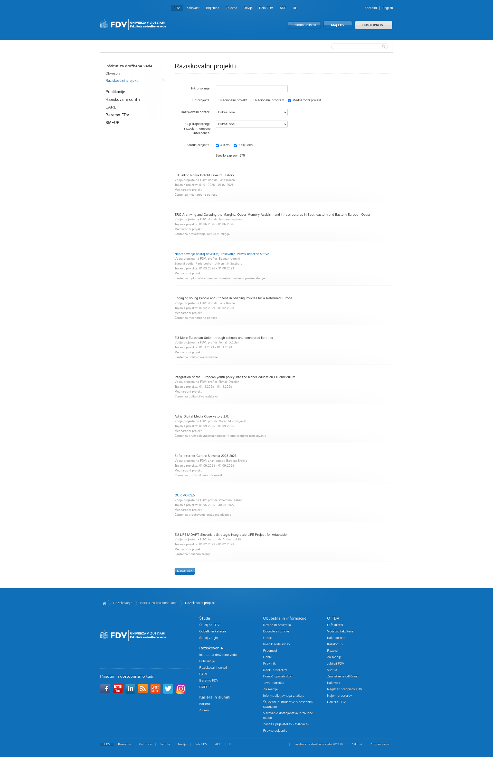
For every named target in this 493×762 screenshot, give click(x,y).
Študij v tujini (209, 638)
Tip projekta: (201, 100)
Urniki (267, 638)
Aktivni (225, 145)
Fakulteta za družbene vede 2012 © (318, 744)
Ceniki (267, 657)
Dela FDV (266, 8)
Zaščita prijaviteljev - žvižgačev (286, 724)
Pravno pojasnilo (275, 730)
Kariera (204, 704)
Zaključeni (246, 145)
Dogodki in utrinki (276, 631)
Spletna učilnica (304, 25)
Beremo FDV (117, 115)
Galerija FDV (336, 702)
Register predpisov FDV (344, 689)
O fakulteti (335, 625)
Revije (248, 8)
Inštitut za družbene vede (129, 66)
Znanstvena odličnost (343, 676)
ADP (283, 8)
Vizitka (332, 670)
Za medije (270, 689)
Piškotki (356, 744)
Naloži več (184, 571)
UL (295, 8)
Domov (104, 603)
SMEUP (112, 123)
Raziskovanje (122, 603)
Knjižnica (212, 8)
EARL (111, 107)
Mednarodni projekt (306, 100)
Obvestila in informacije (285, 618)
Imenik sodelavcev (276, 644)
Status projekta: (199, 145)
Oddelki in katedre (212, 631)
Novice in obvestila (277, 625)
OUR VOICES (185, 495)
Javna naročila (273, 683)
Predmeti (270, 650)
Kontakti (371, 8)
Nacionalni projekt (233, 100)
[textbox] (359, 46)
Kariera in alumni (214, 697)
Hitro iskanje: (201, 88)
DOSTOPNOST (373, 25)
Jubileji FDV (335, 663)
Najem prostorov (339, 695)
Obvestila (113, 73)
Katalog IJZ (335, 644)
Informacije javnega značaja (283, 695)
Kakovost (193, 8)
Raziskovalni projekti (122, 81)
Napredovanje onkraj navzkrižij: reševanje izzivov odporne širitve (222, 254)
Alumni (204, 710)
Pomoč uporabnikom (278, 676)
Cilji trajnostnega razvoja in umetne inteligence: (197, 128)
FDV (177, 8)
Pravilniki (269, 663)
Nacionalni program (269, 100)
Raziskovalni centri (123, 99)
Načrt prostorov (275, 670)
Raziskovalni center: (196, 112)
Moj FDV (338, 25)
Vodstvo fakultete (340, 631)
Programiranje (379, 744)
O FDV (333, 618)
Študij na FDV (209, 625)
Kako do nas (336, 638)
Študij (204, 618)
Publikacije (115, 92)
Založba (231, 8)
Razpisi (332, 650)
